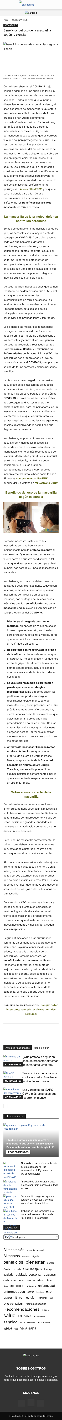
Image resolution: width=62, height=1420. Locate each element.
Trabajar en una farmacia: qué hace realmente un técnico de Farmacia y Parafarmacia (37, 1214)
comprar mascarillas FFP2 (32, 478)
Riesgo (45, 1309)
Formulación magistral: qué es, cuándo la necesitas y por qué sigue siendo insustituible (37, 1199)
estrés (30, 1291)
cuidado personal (28, 1274)
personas (43, 1297)
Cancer (50, 1262)
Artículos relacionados (18, 1047)
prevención (13, 1303)
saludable (24, 1316)
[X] (40, 1403)
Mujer (48, 1291)
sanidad (10, 1322)
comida (17, 1269)
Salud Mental (39, 1316)
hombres (40, 1292)
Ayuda (35, 1256)
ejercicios (16, 1285)
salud (9, 1315)
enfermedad (46, 1285)
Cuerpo (48, 1269)
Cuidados (50, 1274)
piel (51, 1298)
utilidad (7, 1328)
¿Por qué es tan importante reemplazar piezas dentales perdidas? (32, 1009)
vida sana (28, 1328)
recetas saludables (36, 1303)
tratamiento (44, 1322)
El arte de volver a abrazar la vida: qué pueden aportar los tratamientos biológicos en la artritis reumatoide (39, 1168)
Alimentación (13, 1249)
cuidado (8, 1274)
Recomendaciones (21, 1309)
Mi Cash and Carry (46, 483)
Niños (18, 1297)
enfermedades (14, 1291)
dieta (49, 1280)
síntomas (31, 1322)
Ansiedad (26, 1256)
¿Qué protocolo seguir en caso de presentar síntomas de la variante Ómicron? (40, 1061)
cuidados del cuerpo (13, 1280)
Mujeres (8, 1297)
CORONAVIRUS (20, 19)
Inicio (5, 19)
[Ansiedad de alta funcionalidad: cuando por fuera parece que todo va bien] (10, 1187)
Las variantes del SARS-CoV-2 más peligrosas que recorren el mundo (39, 1093)
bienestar (35, 1262)
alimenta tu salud (35, 1250)
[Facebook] (21, 1403)
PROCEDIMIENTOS (18, 1152)
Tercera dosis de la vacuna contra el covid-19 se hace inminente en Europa (39, 1077)
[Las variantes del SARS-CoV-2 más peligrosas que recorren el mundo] (12, 1093)
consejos (32, 1268)
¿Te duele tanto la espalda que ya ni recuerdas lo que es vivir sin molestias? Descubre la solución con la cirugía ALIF (30, 1143)
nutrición (30, 1297)
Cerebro (7, 1269)
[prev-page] (5, 1106)
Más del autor (41, 1047)
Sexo (22, 1322)
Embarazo (31, 1285)
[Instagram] (31, 1402)
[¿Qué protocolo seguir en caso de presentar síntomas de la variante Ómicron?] (12, 1060)
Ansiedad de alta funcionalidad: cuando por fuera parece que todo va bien (39, 1185)
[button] (5, 4)
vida (16, 1328)
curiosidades (34, 1280)
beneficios (13, 1262)
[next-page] (11, 1106)
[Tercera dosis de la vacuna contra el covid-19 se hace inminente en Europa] (12, 1077)
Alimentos (11, 1255)
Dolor (5, 1286)
